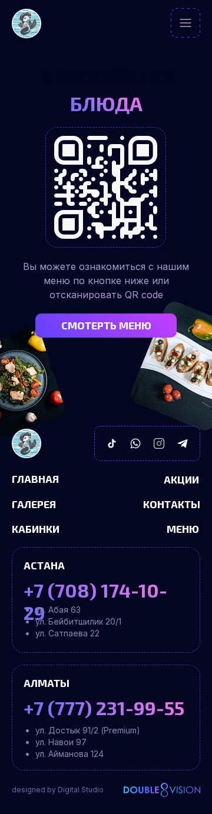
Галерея (34, 504)
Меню (183, 528)
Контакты (171, 504)
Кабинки (35, 528)
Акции (181, 479)
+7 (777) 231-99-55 (104, 707)
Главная (35, 478)
